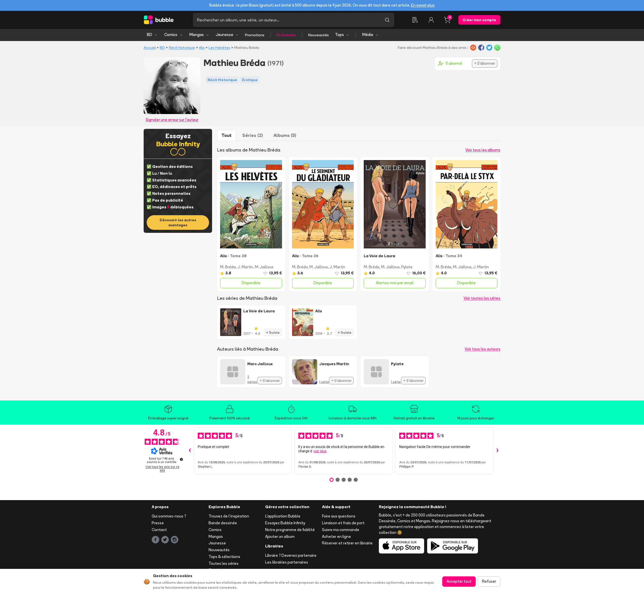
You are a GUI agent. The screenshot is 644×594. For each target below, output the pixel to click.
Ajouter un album (280, 536)
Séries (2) (252, 135)
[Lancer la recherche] (387, 20)
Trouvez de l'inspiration (229, 516)
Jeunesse (224, 34)
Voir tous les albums (482, 149)
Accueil (150, 47)
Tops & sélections (224, 556)
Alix (202, 47)
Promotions (254, 35)
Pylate (407, 267)
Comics (170, 34)
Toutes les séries (223, 563)
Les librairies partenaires (286, 562)
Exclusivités (286, 35)
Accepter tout (459, 581)
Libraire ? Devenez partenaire (290, 555)
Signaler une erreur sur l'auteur (172, 119)
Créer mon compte (479, 20)
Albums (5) (284, 135)
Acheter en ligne (336, 536)
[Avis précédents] (189, 450)
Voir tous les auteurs (482, 349)
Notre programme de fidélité (290, 529)
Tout (226, 135)
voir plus (320, 451)
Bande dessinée (223, 523)
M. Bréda (228, 267)
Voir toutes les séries (482, 298)
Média (367, 34)
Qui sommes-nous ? (169, 516)
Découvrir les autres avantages (178, 222)
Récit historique (182, 47)
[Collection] (415, 20)
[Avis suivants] (497, 450)
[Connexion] (431, 20)
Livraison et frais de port (343, 523)
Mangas (196, 34)
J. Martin (245, 267)
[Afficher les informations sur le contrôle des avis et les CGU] (181, 459)
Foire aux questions (338, 516)
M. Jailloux (264, 267)
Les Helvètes (219, 47)
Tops (339, 34)
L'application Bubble (282, 516)
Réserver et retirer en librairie (347, 543)
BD (149, 34)
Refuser (489, 581)
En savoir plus (423, 5)
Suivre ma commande (340, 529)
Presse (158, 523)
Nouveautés (318, 35)
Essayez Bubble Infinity (285, 523)
